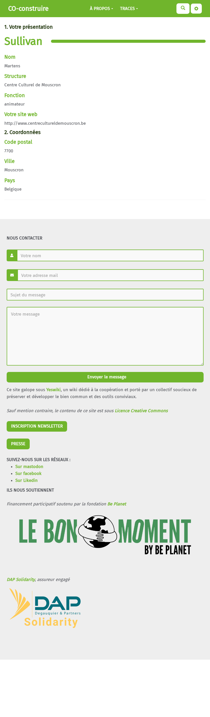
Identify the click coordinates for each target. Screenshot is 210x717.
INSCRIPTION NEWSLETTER (37, 426)
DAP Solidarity (21, 579)
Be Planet (116, 504)
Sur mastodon (29, 466)
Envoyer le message (106, 377)
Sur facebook (28, 473)
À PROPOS (100, 8)
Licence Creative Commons (141, 410)
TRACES (127, 8)
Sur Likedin (26, 480)
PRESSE (18, 443)
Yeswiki (53, 389)
